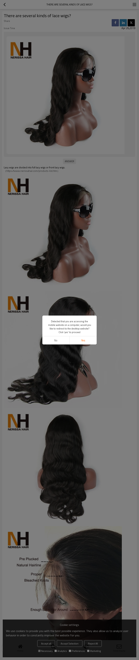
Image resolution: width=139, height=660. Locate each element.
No (55, 340)
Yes (83, 340)
